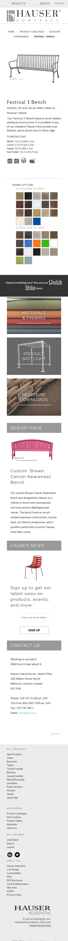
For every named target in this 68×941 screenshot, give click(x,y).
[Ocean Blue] (28, 246)
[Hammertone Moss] (36, 213)
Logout (10, 847)
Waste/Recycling (15, 779)
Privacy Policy (14, 894)
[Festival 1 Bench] (34, 68)
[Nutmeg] (19, 237)
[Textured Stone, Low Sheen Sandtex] (28, 237)
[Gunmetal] (45, 205)
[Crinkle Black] (28, 205)
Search (10, 843)
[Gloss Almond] (19, 222)
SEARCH (44, 3)
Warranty (12, 887)
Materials (12, 824)
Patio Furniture (15, 786)
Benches (11, 772)
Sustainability (14, 873)
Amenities (12, 783)
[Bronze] (53, 237)
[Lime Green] (45, 246)
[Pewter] (36, 198)
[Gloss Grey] (28, 222)
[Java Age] (53, 213)
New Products (14, 754)
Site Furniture (14, 817)
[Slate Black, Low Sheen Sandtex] (28, 198)
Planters (11, 790)
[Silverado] (45, 198)
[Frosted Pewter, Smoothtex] (45, 254)
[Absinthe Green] (19, 263)
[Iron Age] (53, 196)
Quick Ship (12, 797)
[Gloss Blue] (36, 222)
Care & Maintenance (17, 883)
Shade (10, 794)
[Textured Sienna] (53, 205)
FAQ (9, 876)
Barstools (12, 761)
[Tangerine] (36, 246)
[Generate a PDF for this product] (24, 162)
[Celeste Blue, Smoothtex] (28, 263)
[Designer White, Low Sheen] (53, 246)
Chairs (10, 757)
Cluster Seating (15, 768)
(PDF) (41, 188)
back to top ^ (56, 734)
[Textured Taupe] (45, 213)
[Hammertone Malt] (19, 213)
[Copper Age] (19, 205)
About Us (12, 828)
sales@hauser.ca (27, 712)
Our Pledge (13, 869)
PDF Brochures (15, 880)
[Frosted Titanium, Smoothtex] (53, 254)
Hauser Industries (16, 865)
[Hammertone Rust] (28, 213)
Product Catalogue (32, 31)
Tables (10, 765)
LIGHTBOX (13, 839)
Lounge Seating (15, 776)
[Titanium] (45, 237)
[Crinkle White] (36, 205)
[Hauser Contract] (34, 16)
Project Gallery (15, 820)
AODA (10, 891)
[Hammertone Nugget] (19, 196)
